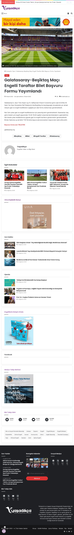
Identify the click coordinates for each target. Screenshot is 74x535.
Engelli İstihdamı (61, 431)
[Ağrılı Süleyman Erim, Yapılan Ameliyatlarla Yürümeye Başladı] (29, 465)
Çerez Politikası (53, 528)
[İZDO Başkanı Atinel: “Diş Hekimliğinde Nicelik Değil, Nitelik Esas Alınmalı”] (9, 245)
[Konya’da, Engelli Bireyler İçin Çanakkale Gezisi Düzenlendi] (37, 460)
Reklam (61, 528)
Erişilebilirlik (8, 434)
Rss (65, 528)
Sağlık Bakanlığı (50, 434)
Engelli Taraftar (40, 136)
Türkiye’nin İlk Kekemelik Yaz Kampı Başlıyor (31, 280)
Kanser (26, 434)
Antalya (29, 431)
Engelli (42, 431)
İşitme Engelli (37, 438)
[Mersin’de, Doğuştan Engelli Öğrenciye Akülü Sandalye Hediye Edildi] (44, 460)
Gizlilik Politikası (42, 528)
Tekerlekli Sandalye (63, 434)
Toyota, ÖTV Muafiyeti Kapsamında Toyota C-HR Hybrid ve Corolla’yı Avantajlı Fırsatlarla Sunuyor (45, 2)
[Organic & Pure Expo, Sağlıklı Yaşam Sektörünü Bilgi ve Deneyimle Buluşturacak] (9, 291)
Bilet (28, 136)
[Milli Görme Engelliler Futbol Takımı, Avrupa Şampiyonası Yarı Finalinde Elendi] (37, 175)
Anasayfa (8, 71)
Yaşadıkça (22, 146)
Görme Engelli (18, 434)
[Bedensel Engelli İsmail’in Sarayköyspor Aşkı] (37, 465)
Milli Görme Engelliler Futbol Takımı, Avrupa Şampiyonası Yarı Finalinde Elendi (37, 185)
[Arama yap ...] (72, 13)
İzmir (29, 438)
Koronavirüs (34, 434)
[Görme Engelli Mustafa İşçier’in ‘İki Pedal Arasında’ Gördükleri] (29, 460)
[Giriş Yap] (68, 13)
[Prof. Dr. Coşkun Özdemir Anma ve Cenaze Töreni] (9, 300)
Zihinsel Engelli (15, 438)
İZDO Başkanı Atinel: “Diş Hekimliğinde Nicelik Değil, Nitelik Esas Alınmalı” (41, 243)
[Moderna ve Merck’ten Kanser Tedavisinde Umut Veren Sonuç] (9, 262)
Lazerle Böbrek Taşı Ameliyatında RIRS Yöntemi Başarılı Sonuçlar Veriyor (41, 251)
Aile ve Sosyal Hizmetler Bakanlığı (14, 431)
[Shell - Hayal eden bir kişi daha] (37, 22)
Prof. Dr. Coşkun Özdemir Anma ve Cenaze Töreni (33, 297)
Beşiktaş (18, 136)
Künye (34, 528)
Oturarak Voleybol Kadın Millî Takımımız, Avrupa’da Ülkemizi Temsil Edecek (59, 184)
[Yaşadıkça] (10, 8)
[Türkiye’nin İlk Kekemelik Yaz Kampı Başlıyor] (9, 282)
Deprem (35, 431)
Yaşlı (6, 438)
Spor (14, 71)
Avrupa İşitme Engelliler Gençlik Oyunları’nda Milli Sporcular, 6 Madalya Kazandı (13, 185)
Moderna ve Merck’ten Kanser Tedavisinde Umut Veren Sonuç (38, 260)
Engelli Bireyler (51, 431)
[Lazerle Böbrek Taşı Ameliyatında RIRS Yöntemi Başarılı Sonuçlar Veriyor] (9, 253)
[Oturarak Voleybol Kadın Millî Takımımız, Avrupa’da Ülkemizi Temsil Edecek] (60, 175)
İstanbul (23, 438)
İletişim (70, 528)
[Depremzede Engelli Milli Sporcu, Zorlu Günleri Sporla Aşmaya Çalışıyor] (44, 465)
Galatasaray (55, 136)
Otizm (41, 434)
